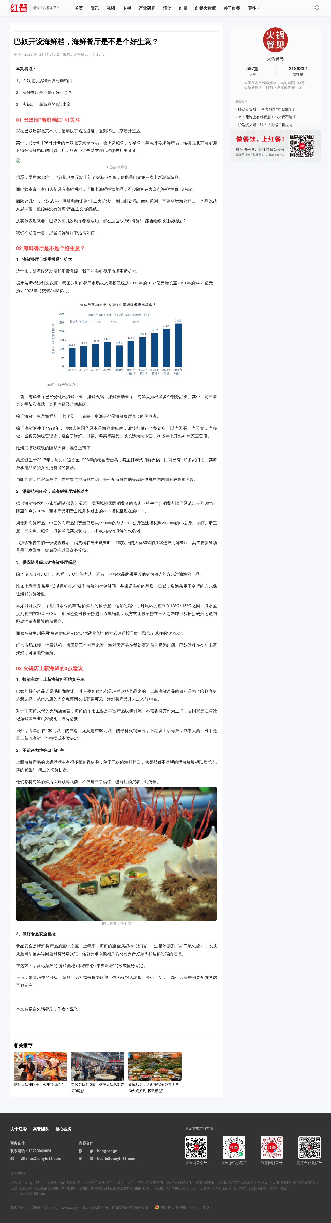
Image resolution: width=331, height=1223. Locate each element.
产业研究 (147, 8)
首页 (79, 8)
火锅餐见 (275, 58)
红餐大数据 (205, 8)
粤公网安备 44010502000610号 (187, 1207)
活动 (167, 8)
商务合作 (17, 1142)
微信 (90, 1150)
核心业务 (63, 1129)
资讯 (95, 8)
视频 (111, 8)
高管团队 (41, 1129)
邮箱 (21, 1158)
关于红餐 (232, 8)
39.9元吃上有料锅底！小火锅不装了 (267, 116)
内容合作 (86, 1142)
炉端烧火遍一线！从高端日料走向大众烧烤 (272, 124)
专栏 (127, 8)
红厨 (183, 8)
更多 (252, 8)
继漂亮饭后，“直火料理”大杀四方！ (266, 109)
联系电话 (17, 1150)
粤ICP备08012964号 (27, 1207)
